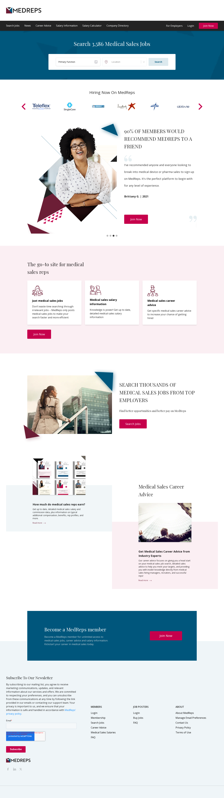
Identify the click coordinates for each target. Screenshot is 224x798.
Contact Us (182, 722)
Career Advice (43, 25)
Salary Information (67, 25)
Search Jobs (13, 25)
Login (190, 25)
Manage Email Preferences (191, 717)
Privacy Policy (183, 727)
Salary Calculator (92, 25)
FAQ (93, 737)
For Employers (174, 25)
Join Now (208, 25)
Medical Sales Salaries (103, 732)
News (27, 25)
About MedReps (185, 713)
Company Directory (118, 25)
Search (158, 61)
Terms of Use (183, 732)
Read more (37, 523)
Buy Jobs (138, 717)
